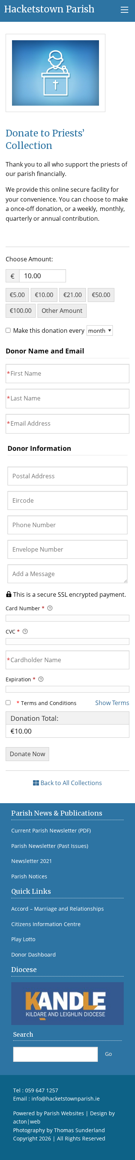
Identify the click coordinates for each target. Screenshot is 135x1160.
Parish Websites (64, 1113)
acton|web (26, 1121)
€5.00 (17, 295)
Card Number (25, 608)
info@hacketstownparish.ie (66, 1098)
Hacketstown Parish (49, 9)
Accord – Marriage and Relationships (57, 908)
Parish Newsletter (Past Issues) (49, 846)
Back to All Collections (70, 783)
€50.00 (101, 295)
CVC (13, 631)
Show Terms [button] (112, 703)
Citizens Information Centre (46, 924)
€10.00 (44, 295)
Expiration (21, 679)
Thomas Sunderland (79, 1130)
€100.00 (21, 310)
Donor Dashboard (33, 954)
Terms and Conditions (46, 703)
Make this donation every (49, 330)
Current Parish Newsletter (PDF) (51, 830)
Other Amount (62, 310)
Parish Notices (29, 876)
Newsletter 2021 (31, 861)
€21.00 (72, 295)
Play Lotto (23, 939)
